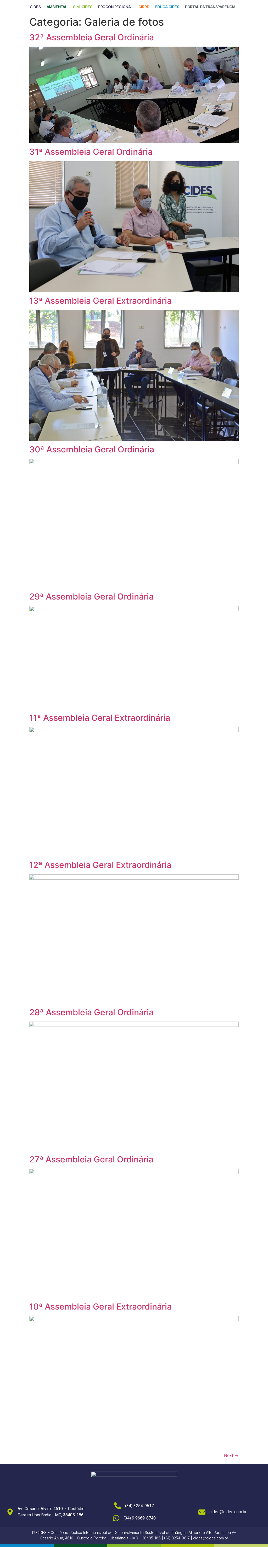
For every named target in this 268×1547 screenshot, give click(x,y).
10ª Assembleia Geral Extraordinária (100, 1306)
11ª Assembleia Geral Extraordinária (99, 718)
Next (231, 1455)
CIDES (35, 6)
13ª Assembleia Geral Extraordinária (100, 301)
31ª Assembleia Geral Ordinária (91, 152)
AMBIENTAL (57, 6)
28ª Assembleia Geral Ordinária (91, 1012)
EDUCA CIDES (167, 6)
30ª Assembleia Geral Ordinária (91, 449)
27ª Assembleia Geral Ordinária (91, 1159)
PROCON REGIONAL (115, 6)
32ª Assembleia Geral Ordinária (91, 37)
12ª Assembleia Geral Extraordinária (100, 865)
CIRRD (143, 6)
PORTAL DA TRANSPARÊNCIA (210, 6)
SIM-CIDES (82, 6)
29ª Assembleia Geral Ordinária (91, 596)
